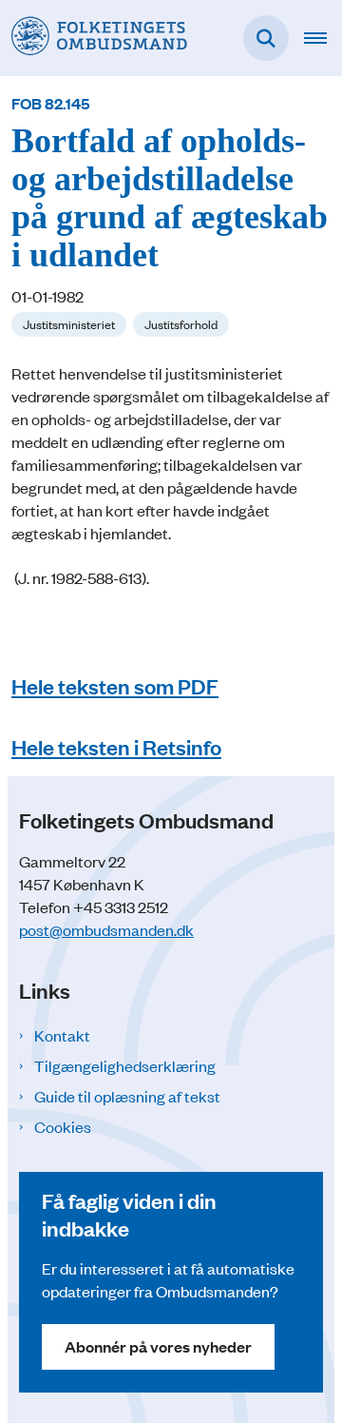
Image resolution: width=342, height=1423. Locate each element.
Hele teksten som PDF (114, 685)
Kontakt (62, 1034)
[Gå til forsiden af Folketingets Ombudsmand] (93, 37)
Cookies (62, 1126)
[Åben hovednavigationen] (323, 38)
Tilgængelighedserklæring (125, 1065)
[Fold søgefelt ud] (266, 38)
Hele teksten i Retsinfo (116, 746)
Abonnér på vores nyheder (158, 1346)
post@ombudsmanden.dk (106, 929)
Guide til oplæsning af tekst (127, 1095)
